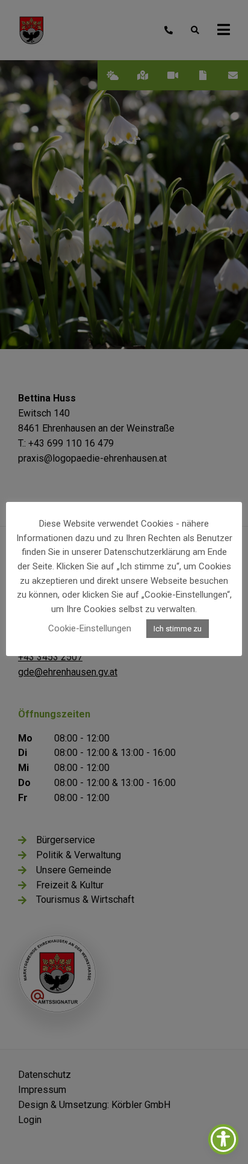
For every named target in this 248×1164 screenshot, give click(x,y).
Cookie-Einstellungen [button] (89, 628)
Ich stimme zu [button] (177, 628)
